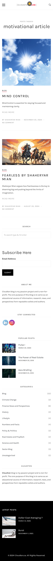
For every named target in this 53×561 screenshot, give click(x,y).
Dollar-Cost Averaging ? (30, 517)
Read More (8, 112)
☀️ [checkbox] (29, 3)
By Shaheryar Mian (11, 120)
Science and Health (10, 443)
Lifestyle (6, 418)
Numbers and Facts (10, 424)
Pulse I (21, 344)
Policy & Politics (9, 431)
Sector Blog (7, 449)
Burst (21, 530)
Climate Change (9, 400)
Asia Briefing (25, 370)
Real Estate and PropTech (13, 437)
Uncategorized (8, 455)
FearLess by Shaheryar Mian (25, 177)
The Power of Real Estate (30, 357)
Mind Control (15, 96)
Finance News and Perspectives (16, 406)
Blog (4, 91)
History (5, 412)
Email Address (9, 259)
